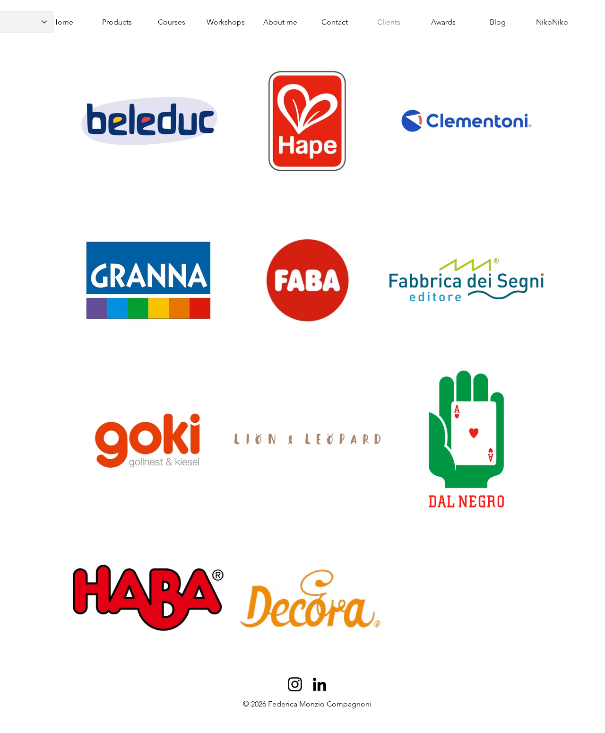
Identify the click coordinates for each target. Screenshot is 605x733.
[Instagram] (294, 684)
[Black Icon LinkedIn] (319, 684)
